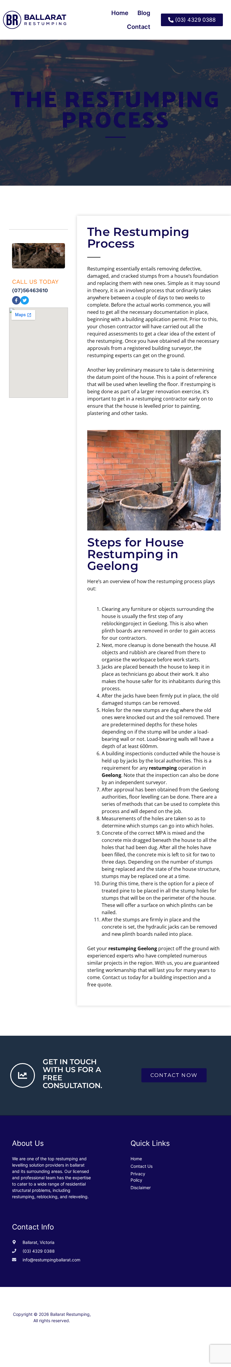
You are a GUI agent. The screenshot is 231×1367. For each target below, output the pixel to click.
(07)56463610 (30, 290)
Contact (138, 26)
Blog (143, 13)
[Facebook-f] (16, 300)
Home (119, 13)
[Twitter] (24, 300)
